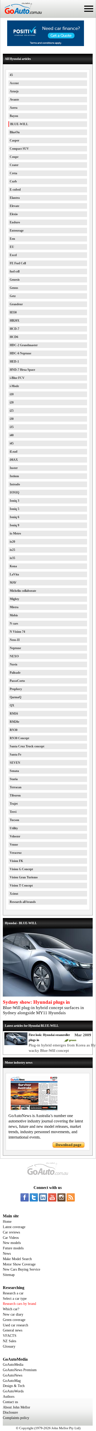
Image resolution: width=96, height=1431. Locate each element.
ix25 (12, 550)
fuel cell (14, 271)
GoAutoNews (12, 1375)
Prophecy (16, 689)
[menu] (88, 9)
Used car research (15, 1325)
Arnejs (14, 91)
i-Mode (14, 386)
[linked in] (43, 1197)
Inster (14, 468)
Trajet (14, 803)
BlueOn (15, 132)
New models (12, 1243)
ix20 (12, 541)
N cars (14, 623)
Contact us (10, 1402)
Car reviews (11, 1232)
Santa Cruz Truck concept (27, 746)
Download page (68, 1145)
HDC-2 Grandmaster (24, 345)
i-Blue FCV (17, 378)
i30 (12, 419)
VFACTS (9, 1336)
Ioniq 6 (14, 517)
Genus (14, 288)
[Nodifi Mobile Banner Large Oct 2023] (45, 45)
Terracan (16, 787)
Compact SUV (19, 148)
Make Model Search (17, 1259)
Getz (13, 296)
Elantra (15, 198)
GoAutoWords (13, 1391)
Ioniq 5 (14, 509)
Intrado (15, 484)
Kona (13, 566)
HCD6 (14, 337)
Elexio (14, 214)
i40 (12, 435)
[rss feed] (70, 1197)
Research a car (13, 1293)
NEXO (14, 656)
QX (12, 705)
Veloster (15, 836)
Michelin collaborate (23, 591)
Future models (13, 1248)
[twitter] (33, 1197)
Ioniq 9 (14, 525)
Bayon (14, 116)
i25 (12, 410)
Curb (13, 181)
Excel (13, 255)
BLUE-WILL (19, 124)
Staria (14, 779)
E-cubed (15, 189)
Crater (14, 165)
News (7, 1253)
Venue (14, 844)
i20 (12, 402)
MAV (13, 582)
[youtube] (52, 1197)
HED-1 (14, 361)
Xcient (14, 893)
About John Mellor (16, 1407)
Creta (13, 173)
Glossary (9, 1346)
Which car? (11, 1309)
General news (12, 1330)
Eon (12, 239)
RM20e (14, 722)
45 (11, 75)
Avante (14, 99)
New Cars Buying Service (21, 1269)
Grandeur (16, 304)
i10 (12, 394)
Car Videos (11, 1238)
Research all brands (23, 902)
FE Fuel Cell (18, 263)
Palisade (15, 672)
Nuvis (13, 664)
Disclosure (10, 1412)
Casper (14, 140)
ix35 (12, 558)
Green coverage (14, 1320)
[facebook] (24, 1197)
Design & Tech (14, 1386)
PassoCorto (17, 681)
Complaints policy (16, 1418)
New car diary (13, 1314)
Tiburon (15, 795)
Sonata (14, 771)
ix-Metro (15, 533)
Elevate (14, 206)
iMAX (14, 460)
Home (7, 1222)
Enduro (15, 222)
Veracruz (16, 853)
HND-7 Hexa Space (22, 370)
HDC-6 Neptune (20, 353)
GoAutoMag (12, 1381)
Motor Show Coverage (19, 1264)
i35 (12, 427)
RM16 (14, 713)
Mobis (14, 615)
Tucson (14, 820)
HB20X (14, 320)
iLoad (13, 451)
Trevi (13, 812)
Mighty (14, 599)
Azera (13, 108)
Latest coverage (14, 1227)
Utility (14, 828)
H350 (13, 312)
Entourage (17, 230)
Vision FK (16, 861)
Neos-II (15, 640)
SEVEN (15, 762)
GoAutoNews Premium (20, 1370)
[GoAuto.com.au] (21, 16)
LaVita (14, 574)
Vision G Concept (21, 869)
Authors (8, 1397)
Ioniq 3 (14, 501)
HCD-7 (14, 329)
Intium (14, 476)
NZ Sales (9, 1341)
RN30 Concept (19, 738)
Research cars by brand (19, 1304)
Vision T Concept (21, 885)
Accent (14, 83)
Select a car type (15, 1299)
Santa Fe (15, 754)
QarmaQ (15, 697)
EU (12, 247)
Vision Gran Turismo (24, 877)
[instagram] (61, 1197)
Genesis (15, 279)
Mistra (14, 607)
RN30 (13, 730)
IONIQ (14, 492)
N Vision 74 (17, 631)
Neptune (15, 648)
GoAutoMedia (13, 1365)
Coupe (14, 157)
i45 (12, 443)
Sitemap (9, 1275)
